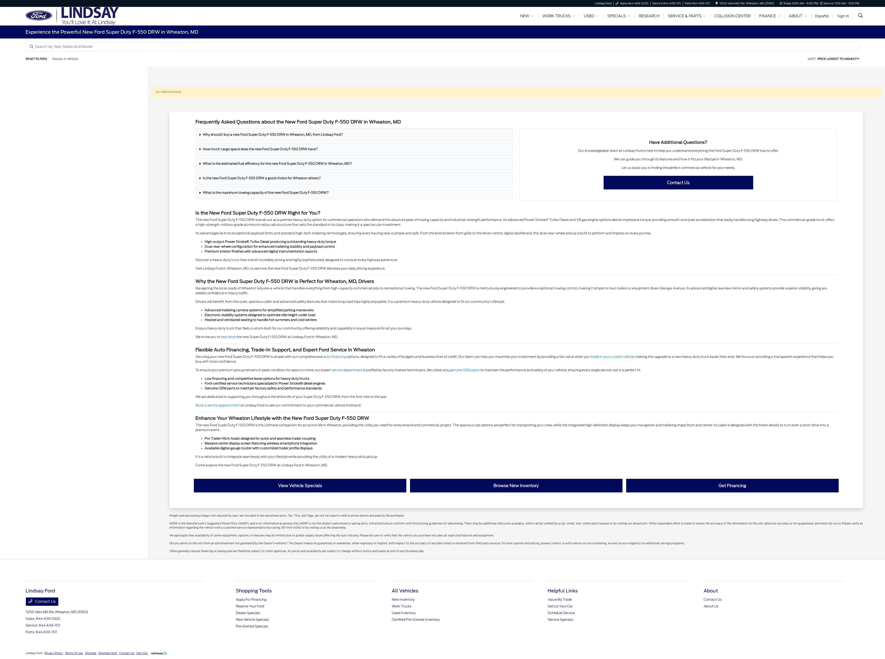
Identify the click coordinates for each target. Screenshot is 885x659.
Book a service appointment (217, 405)
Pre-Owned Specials (252, 626)
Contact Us (678, 182)
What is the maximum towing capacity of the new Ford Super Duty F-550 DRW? (266, 192)
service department (347, 370)
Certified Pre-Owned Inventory (416, 619)
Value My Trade (560, 599)
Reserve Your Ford (250, 606)
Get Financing (732, 485)
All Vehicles (405, 591)
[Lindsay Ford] (72, 16)
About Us (711, 606)
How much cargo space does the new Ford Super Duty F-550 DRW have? (260, 149)
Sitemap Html (107, 653)
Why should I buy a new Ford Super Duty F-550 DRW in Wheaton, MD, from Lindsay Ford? (273, 134)
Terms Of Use (74, 653)
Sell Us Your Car (560, 606)
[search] (860, 16)
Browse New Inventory (516, 485)
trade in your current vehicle (612, 357)
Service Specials (560, 619)
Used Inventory (404, 613)
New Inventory (403, 599)
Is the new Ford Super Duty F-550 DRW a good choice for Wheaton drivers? (262, 178)
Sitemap (90, 653)
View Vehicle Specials (300, 485)
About (711, 591)
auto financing (334, 357)
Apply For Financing (251, 599)
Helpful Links (563, 591)
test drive (228, 337)
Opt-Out (142, 653)
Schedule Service (561, 613)
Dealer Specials (248, 613)
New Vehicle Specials (252, 619)
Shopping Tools (254, 591)
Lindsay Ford (34, 653)
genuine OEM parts (465, 370)
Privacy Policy (53, 653)
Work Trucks (401, 606)
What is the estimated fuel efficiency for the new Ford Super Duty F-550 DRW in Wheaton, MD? (277, 163)
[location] (717, 3)
